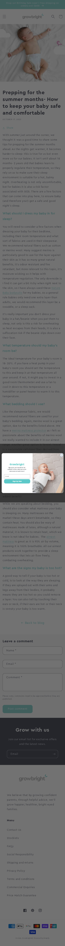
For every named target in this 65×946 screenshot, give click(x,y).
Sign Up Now (17, 481)
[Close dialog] (61, 455)
